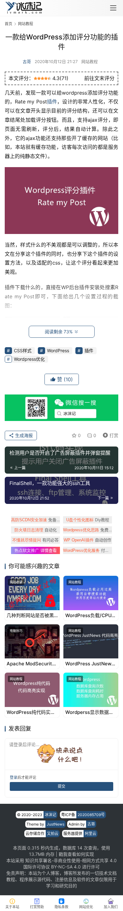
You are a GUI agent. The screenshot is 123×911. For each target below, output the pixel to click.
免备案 (35, 519)
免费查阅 (87, 529)
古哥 (27, 61)
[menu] (113, 8)
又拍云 (52, 833)
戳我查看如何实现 (76, 854)
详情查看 (36, 550)
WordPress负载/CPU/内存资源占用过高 (89, 615)
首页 (8, 23)
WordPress (58, 350)
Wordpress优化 (29, 359)
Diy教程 (87, 519)
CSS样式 (23, 350)
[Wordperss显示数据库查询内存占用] (90, 690)
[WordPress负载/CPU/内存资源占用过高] (90, 593)
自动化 (36, 529)
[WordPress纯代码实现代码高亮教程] (32, 690)
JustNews (55, 824)
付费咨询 (87, 550)
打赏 (109, 434)
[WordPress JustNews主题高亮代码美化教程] (90, 641)
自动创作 (87, 539)
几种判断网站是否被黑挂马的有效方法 (30, 615)
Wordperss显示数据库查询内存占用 (89, 712)
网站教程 (89, 61)
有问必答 (35, 539)
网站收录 (16, 582)
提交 (61, 786)
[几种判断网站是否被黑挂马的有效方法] (32, 593)
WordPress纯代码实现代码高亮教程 (31, 712)
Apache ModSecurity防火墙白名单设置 (31, 664)
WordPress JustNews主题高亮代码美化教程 (89, 664)
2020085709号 (91, 814)
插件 (52, 101)
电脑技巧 (16, 631)
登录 (13, 777)
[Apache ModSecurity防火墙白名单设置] (32, 641)
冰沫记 (50, 814)
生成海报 (23, 435)
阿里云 (90, 833)
